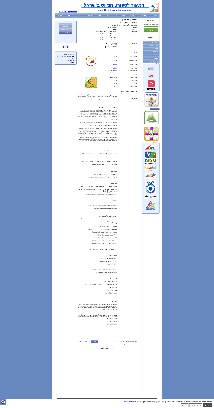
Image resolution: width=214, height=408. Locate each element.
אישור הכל (208, 405)
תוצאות (72, 62)
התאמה (184, 405)
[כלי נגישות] (3, 402)
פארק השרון (113, 78)
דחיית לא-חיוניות (196, 405)
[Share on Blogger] (63, 47)
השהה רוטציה (154, 109)
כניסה (151, 30)
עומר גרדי (114, 64)
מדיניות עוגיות (129, 402)
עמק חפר (114, 56)
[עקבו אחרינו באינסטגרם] (151, 83)
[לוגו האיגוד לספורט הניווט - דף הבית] (154, 12)
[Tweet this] (67, 47)
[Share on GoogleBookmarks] (65, 47)
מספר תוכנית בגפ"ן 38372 (68, 12)
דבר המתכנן (71, 60)
